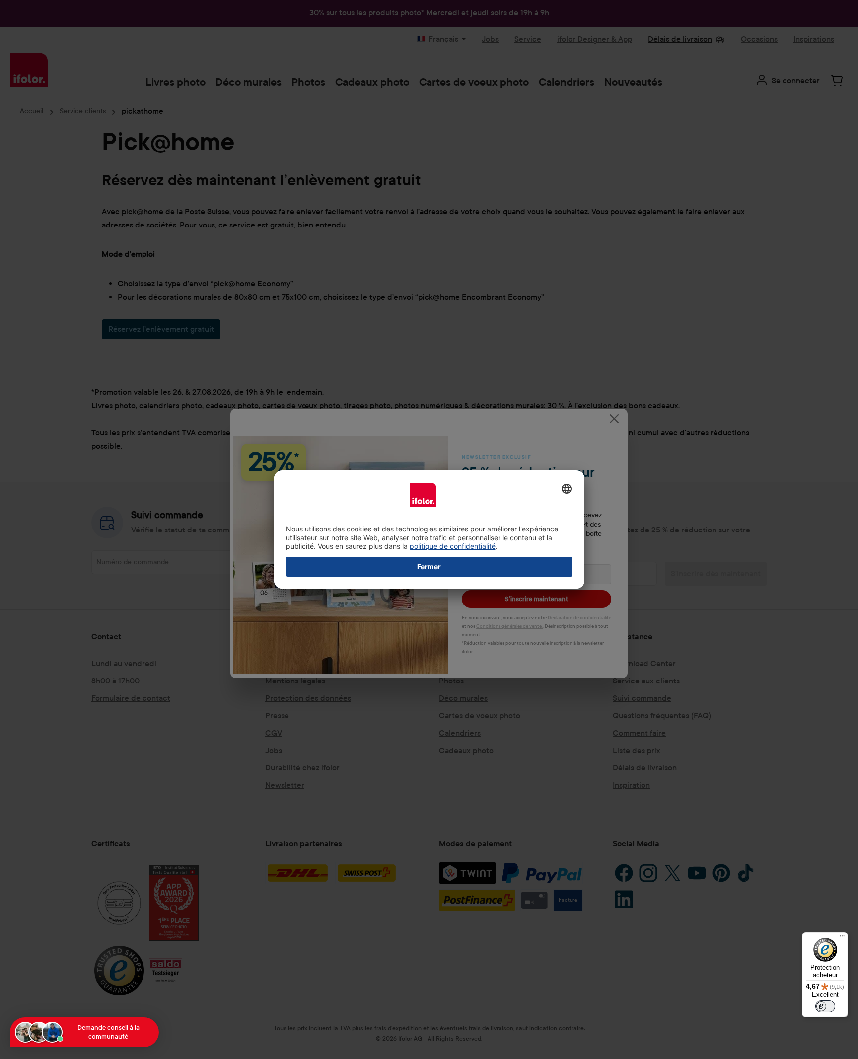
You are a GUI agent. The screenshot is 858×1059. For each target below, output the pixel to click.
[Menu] (842, 938)
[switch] (825, 1006)
